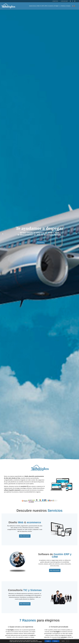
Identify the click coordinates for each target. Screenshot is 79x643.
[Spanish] (74, 6)
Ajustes (63, 641)
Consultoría (50, 6)
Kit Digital (56, 6)
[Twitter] (70, 1)
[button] (3, 234)
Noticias (63, 6)
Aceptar (47, 641)
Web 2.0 (39, 6)
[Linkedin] (75, 1)
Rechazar (55, 641)
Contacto (68, 6)
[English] (72, 6)
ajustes (40, 641)
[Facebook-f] (72, 1)
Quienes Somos (32, 6)
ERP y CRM (44, 6)
